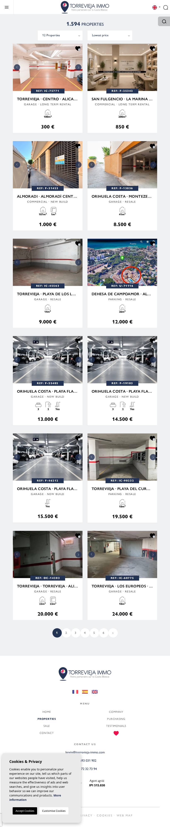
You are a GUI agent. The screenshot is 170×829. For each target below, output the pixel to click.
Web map (125, 815)
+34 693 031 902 (85, 760)
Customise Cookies (54, 811)
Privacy (85, 815)
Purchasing (116, 718)
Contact (47, 733)
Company (116, 711)
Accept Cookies (25, 811)
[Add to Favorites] (77, 48)
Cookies (105, 815)
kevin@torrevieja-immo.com (85, 752)
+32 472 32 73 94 (85, 769)
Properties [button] (47, 719)
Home (46, 711)
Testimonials (116, 725)
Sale (47, 725)
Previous (17, 67)
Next (78, 67)
